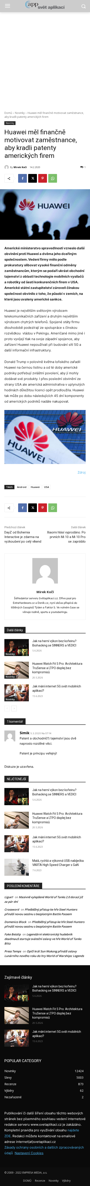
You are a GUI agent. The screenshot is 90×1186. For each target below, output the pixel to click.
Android (21, 487)
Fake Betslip (12, 934)
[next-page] (14, 708)
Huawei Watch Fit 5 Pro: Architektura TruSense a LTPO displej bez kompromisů (57, 668)
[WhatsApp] (52, 178)
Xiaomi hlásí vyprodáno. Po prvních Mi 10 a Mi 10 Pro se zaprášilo (66, 536)
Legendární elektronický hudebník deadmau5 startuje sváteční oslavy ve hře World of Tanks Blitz (42, 938)
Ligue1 (8, 897)
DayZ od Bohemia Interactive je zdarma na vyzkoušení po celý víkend (22, 536)
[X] (32, 178)
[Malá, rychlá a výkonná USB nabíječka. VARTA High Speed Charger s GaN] (16, 867)
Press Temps (12, 951)
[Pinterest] (42, 178)
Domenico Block (15, 922)
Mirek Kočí (20, 167)
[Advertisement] (45, 59)
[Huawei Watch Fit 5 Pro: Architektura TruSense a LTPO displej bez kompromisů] (16, 670)
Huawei (35, 487)
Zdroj (82, 472)
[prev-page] (7, 708)
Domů (8, 113)
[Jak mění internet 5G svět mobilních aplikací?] (16, 692)
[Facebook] (22, 178)
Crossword (11, 909)
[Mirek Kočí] (7, 167)
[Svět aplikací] (45, 5)
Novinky (20, 113)
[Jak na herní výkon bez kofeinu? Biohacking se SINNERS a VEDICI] (16, 647)
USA (46, 487)
